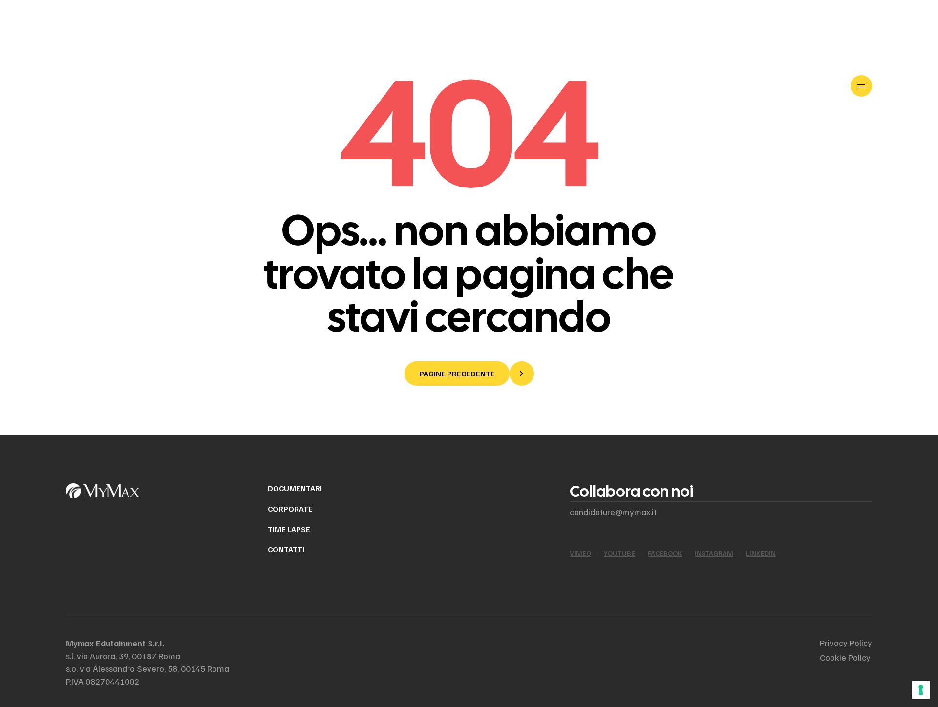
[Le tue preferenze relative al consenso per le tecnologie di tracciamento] (921, 690)
